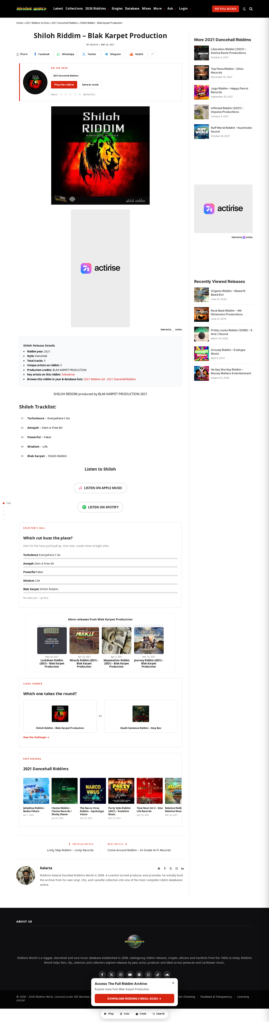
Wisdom (33, 446)
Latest (58, 8)
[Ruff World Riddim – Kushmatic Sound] (201, 131)
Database (132, 8)
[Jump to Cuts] (4, 507)
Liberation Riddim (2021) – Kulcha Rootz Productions (228, 50)
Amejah (33, 428)
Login (183, 8)
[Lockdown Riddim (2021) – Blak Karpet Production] (52, 639)
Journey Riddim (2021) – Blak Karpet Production (148, 663)
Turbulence (68, 374)
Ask (170, 8)
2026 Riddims (95, 8)
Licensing (243, 996)
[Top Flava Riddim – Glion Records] (201, 72)
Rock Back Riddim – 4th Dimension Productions (227, 312)
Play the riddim (64, 84)
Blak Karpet (36, 456)
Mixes (146, 8)
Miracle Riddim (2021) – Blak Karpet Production (84, 663)
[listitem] (36, 797)
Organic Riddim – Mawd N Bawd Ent (228, 292)
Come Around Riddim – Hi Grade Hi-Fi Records (139, 850)
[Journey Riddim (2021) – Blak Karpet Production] (149, 639)
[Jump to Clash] (4, 515)
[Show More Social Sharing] (152, 54)
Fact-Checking (186, 996)
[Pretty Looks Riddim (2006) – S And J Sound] (201, 334)
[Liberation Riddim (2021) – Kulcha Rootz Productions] (201, 53)
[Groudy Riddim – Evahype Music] (201, 353)
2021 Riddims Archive (37, 23)
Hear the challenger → (36, 737)
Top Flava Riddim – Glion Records (227, 70)
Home (19, 23)
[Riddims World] (31, 9)
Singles (117, 8)
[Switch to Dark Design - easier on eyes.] (244, 8)
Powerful (34, 437)
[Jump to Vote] (4, 511)
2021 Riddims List (94, 379)
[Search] (251, 8)
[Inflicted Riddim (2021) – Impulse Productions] (201, 112)
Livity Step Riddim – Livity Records (70, 850)
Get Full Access (225, 8)
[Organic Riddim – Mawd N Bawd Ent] (201, 294)
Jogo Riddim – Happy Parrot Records (229, 90)
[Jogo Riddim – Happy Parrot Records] (201, 92)
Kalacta (94, 44)
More (157, 8)
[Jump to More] (4, 519)
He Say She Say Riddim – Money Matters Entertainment (231, 371)
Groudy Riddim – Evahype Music (228, 351)
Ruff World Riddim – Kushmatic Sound (231, 129)
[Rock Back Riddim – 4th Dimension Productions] (201, 314)
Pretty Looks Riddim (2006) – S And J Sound (231, 332)
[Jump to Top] (4, 503)
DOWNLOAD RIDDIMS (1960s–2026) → (134, 998)
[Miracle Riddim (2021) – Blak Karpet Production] (84, 639)
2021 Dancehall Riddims (64, 23)
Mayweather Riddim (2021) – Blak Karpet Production (117, 663)
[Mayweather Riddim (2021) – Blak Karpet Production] (116, 639)
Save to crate (90, 84)
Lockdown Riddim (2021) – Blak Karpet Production (52, 663)
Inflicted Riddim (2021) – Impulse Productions (227, 109)
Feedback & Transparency (216, 996)
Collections (74, 8)
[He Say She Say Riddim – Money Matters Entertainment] (201, 373)
